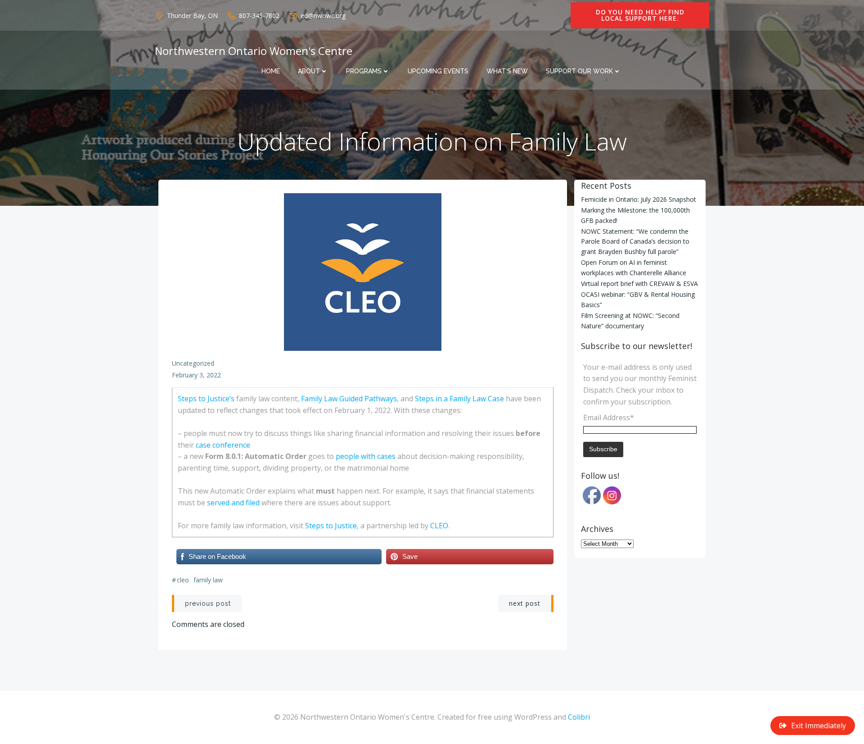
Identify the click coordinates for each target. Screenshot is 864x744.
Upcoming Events (438, 71)
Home (270, 71)
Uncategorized (193, 363)
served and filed (233, 503)
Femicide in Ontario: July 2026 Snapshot (638, 199)
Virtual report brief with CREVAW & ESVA (639, 283)
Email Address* (608, 417)
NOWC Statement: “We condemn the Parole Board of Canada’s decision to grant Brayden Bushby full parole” (635, 241)
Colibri (579, 717)
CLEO (439, 526)
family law (208, 580)
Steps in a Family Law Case (459, 399)
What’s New (507, 71)
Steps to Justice (331, 526)
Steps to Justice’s (206, 399)
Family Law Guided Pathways (349, 399)
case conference (223, 445)
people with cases (366, 456)
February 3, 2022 (196, 375)
